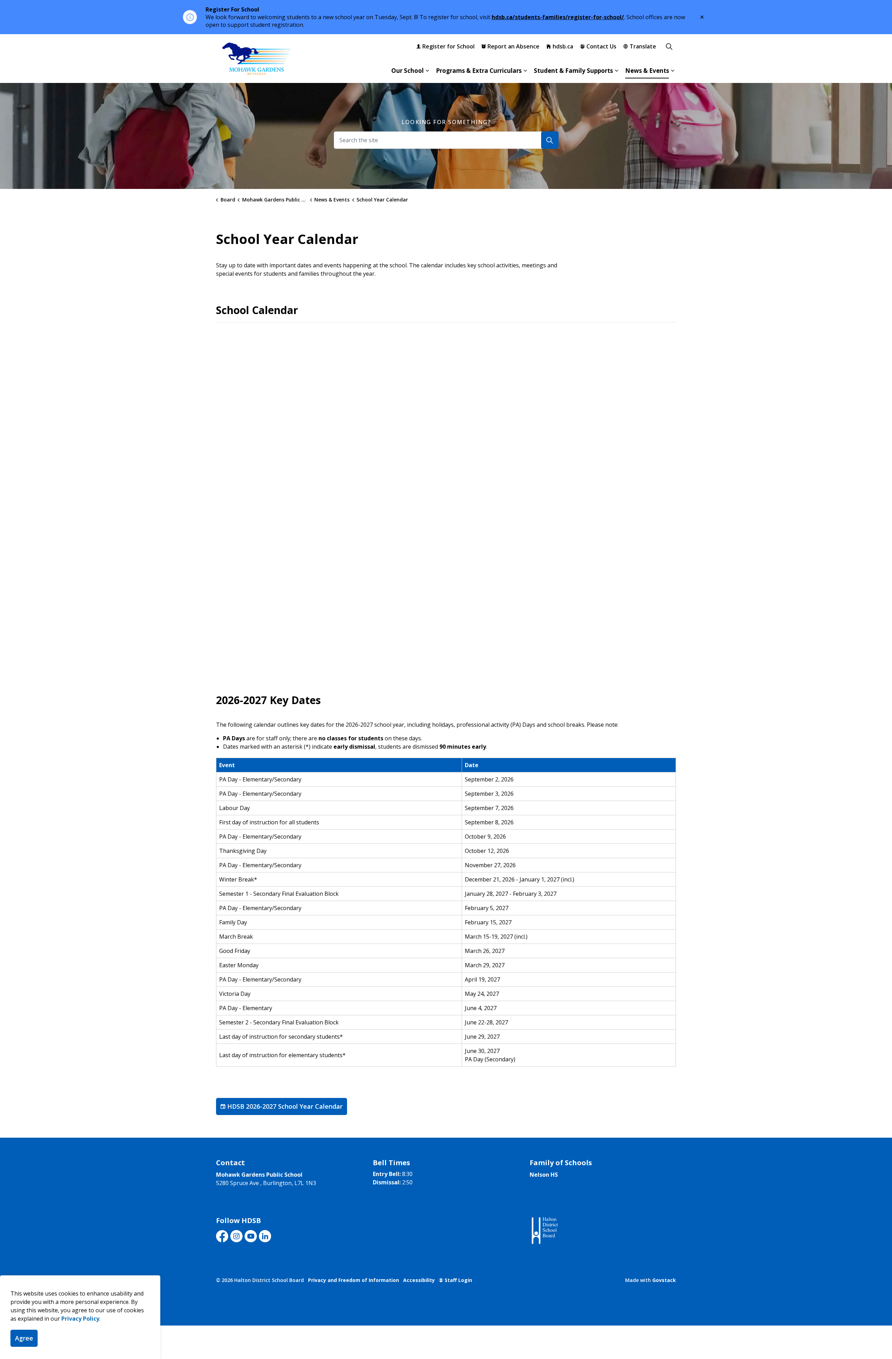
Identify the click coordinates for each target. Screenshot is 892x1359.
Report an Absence (513, 46)
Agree (24, 1338)
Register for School (448, 46)
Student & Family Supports (573, 71)
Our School (407, 71)
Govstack (664, 1280)
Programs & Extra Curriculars (479, 71)
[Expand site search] (669, 46)
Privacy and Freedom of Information (353, 1280)
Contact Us (601, 46)
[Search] (550, 140)
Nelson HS (544, 1174)
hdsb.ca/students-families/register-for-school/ (558, 17)
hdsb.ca (563, 46)
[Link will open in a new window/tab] (544, 1230)
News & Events (647, 71)
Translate (643, 46)
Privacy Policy (80, 1318)
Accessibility (419, 1280)
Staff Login (458, 1280)
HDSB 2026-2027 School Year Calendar (285, 1106)
